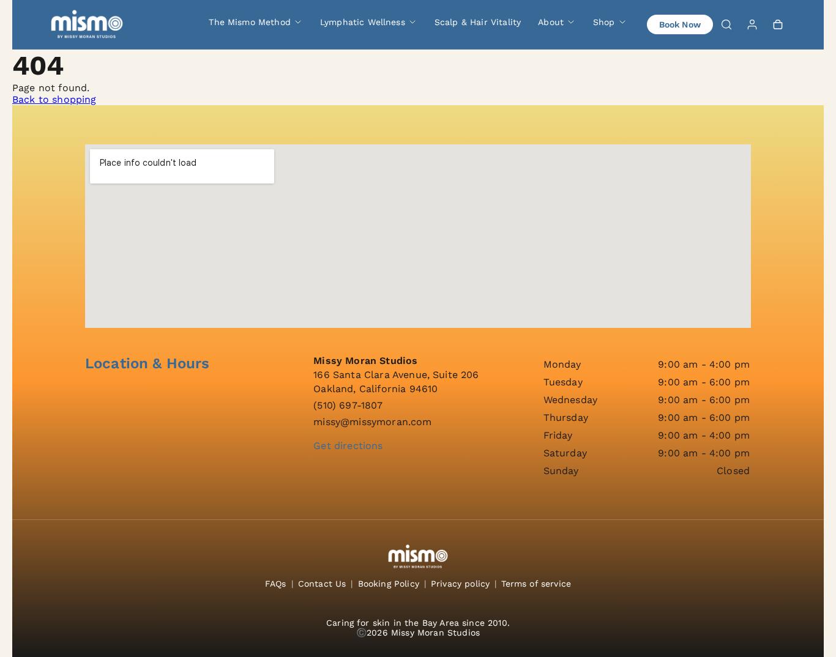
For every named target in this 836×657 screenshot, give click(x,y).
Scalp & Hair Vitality (478, 22)
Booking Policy (388, 583)
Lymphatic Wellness (362, 22)
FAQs (275, 583)
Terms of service (536, 583)
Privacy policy (460, 583)
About (551, 22)
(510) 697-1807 (348, 405)
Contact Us (322, 583)
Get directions (348, 445)
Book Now (680, 24)
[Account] (752, 24)
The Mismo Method (250, 22)
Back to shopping (54, 99)
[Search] (726, 24)
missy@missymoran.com (372, 422)
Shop (604, 22)
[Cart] (778, 24)
